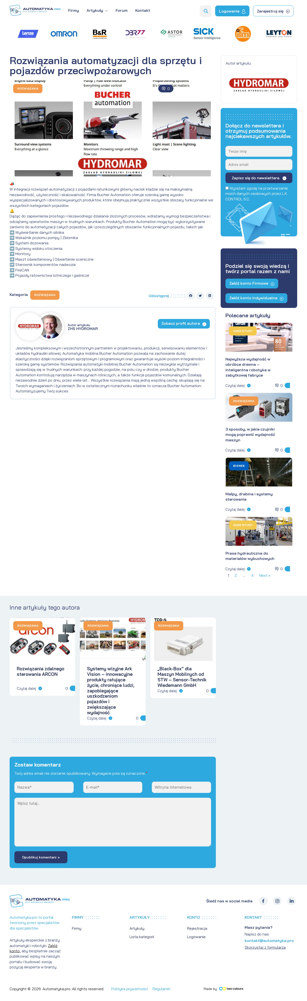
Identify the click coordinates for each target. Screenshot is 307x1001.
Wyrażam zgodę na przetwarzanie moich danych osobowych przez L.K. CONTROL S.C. (256, 193)
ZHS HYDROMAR (83, 327)
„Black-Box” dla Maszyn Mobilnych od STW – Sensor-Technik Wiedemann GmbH (182, 677)
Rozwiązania (27, 88)
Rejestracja (197, 928)
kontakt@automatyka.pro (269, 940)
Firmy (76, 928)
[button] (191, 296)
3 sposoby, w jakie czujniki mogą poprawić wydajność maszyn (250, 434)
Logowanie (196, 936)
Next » (265, 575)
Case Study (243, 331)
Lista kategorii (142, 936)
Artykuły (137, 928)
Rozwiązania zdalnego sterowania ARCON (40, 671)
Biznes (239, 466)
